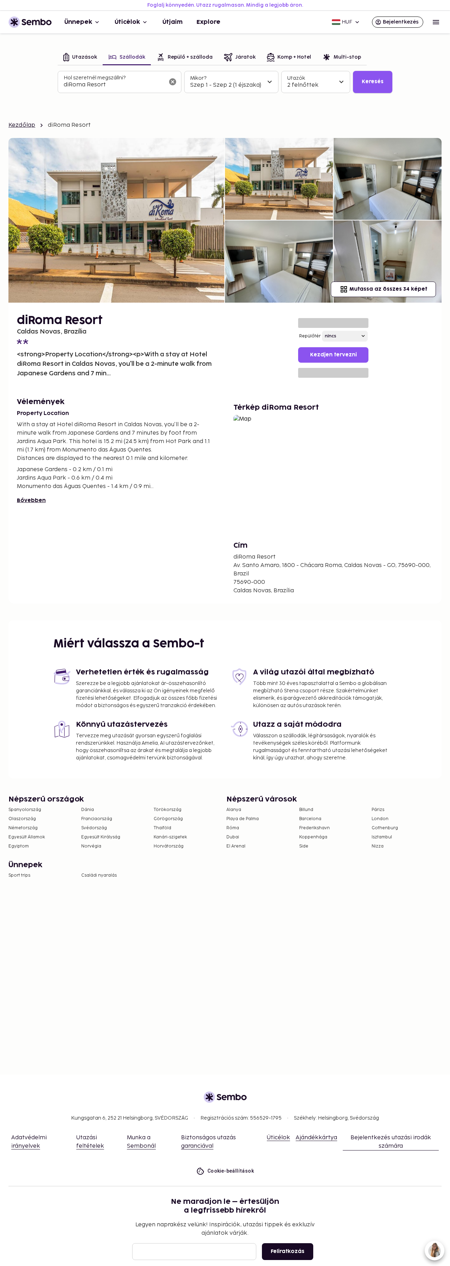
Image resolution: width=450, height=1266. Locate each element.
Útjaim (172, 22)
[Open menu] (436, 22)
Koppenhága (313, 837)
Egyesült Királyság (100, 837)
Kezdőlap (21, 125)
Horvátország (169, 846)
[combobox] (114, 84)
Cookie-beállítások (230, 1171)
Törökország (167, 809)
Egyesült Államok (26, 837)
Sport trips (19, 875)
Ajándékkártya (316, 1137)
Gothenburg (385, 828)
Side (303, 846)
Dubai (232, 837)
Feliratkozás (287, 1251)
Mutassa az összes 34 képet (388, 289)
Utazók (296, 78)
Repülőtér (310, 336)
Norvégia (91, 846)
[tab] (80, 57)
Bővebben (31, 500)
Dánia (87, 809)
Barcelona (310, 819)
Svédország (94, 828)
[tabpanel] (225, 82)
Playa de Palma (242, 819)
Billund (306, 809)
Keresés (373, 81)
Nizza (378, 846)
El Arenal (235, 846)
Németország (23, 828)
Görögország (168, 819)
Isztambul (382, 837)
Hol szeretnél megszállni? (95, 78)
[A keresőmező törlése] (172, 82)
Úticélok (127, 22)
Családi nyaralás (99, 875)
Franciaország (96, 819)
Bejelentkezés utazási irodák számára (391, 1141)
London (380, 819)
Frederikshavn (314, 828)
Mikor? (198, 78)
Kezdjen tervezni (333, 354)
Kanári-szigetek (170, 837)
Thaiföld (162, 828)
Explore (208, 22)
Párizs (378, 809)
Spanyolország (24, 809)
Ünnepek (78, 22)
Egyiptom (18, 846)
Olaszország (22, 819)
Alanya (233, 809)
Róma (232, 828)
